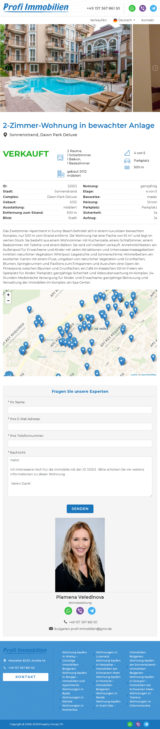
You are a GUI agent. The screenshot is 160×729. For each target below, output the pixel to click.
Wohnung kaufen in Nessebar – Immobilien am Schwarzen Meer (108, 667)
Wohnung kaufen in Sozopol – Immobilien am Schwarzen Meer (142, 683)
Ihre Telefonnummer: (27, 436)
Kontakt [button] (25, 677)
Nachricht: (18, 452)
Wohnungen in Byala (73, 691)
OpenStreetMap (148, 374)
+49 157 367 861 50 (103, 8)
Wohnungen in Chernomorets (140, 703)
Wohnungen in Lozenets (106, 654)
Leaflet (134, 374)
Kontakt (147, 20)
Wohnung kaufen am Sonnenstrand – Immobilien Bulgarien (143, 667)
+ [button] (8, 294)
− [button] (8, 300)
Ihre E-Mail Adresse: (25, 419)
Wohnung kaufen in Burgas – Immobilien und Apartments (74, 679)
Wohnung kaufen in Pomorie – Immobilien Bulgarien (108, 683)
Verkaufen (98, 20)
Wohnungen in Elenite (73, 699)
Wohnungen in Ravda (106, 695)
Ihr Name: (17, 402)
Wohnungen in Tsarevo (140, 695)
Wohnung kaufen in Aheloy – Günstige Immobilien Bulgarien (74, 660)
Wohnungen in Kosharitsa (73, 707)
